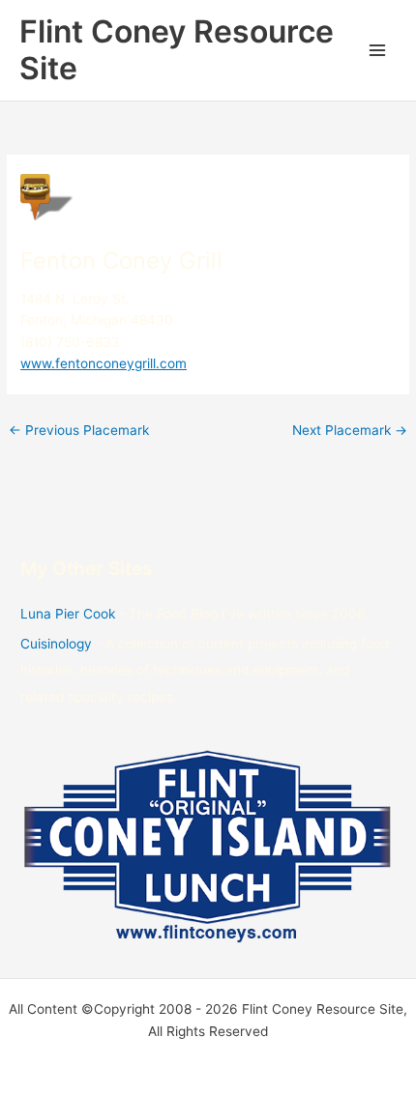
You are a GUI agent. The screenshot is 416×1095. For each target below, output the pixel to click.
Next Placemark (349, 430)
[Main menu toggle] (378, 51)
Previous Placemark (79, 430)
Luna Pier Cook (67, 613)
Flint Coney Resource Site (176, 50)
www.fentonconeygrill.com (103, 363)
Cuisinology (56, 643)
